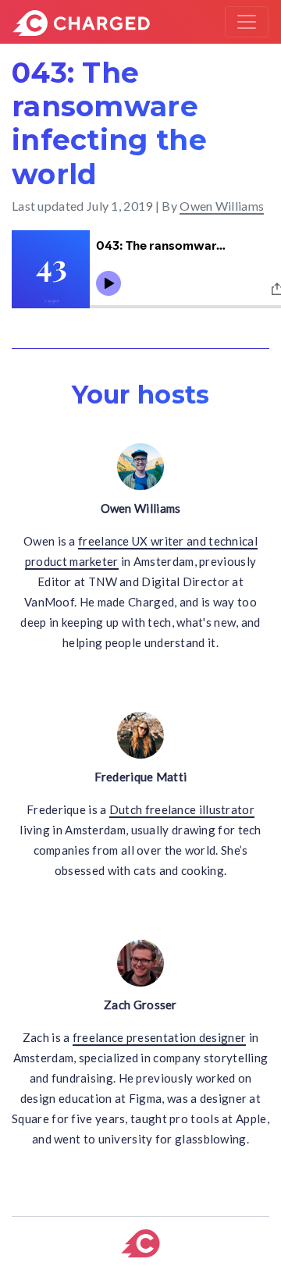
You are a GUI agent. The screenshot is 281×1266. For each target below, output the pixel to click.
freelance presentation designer (159, 1037)
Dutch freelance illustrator (181, 809)
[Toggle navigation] (247, 21)
